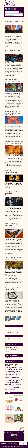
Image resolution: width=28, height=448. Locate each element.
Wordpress (13, 389)
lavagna (15, 374)
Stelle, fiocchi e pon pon (13, 111)
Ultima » (7, 320)
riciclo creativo (9, 382)
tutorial (18, 386)
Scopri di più (23, 446)
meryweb (12, 23)
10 (15, 317)
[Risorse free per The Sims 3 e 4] (18, 418)
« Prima (7, 317)
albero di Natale (9, 364)
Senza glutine (18, 143)
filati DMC (13, 371)
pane (6, 375)
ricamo (17, 380)
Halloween (20, 373)
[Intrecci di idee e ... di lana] (18, 399)
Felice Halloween (11, 171)
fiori (16, 371)
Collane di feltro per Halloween (12, 224)
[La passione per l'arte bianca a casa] (18, 409)
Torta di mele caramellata (14, 142)
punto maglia (20, 379)
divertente (18, 367)
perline (17, 377)
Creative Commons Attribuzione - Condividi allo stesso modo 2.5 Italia (14, 438)
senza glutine (14, 384)
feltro (7, 371)
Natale (16, 52)
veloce (16, 388)
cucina (20, 365)
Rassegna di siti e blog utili (11, 347)
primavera (14, 379)
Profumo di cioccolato (12, 50)
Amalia (7, 340)
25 (11, 318)
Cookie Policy (9, 357)
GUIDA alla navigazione (11, 349)
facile (12, 369)
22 (20, 317)
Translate (16, 332)
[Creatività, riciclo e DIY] (9, 409)
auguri (16, 364)
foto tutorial (13, 373)
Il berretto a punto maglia (14, 21)
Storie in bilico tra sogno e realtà (13, 338)
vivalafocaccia (8, 389)
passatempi (11, 375)
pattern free (10, 377)
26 (14, 318)
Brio (17, 365)
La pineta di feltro (11, 79)
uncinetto (9, 388)
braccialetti (13, 365)
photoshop (8, 379)
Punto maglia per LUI (12, 288)
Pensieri (20, 52)
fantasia (18, 369)
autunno (8, 365)
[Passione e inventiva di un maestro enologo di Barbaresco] (9, 418)
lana (11, 374)
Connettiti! (8, 351)
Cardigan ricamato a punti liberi (12, 192)
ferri (10, 371)
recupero (12, 380)
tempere (7, 386)
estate (7, 369)
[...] (8, 46)
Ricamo (16, 23)
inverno (7, 374)
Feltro (16, 81)
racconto (7, 380)
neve (19, 374)
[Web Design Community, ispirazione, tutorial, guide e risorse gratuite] (9, 399)
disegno (12, 367)
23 (6, 318)
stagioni (19, 384)
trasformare (13, 386)
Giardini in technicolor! (13, 257)
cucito (6, 367)
